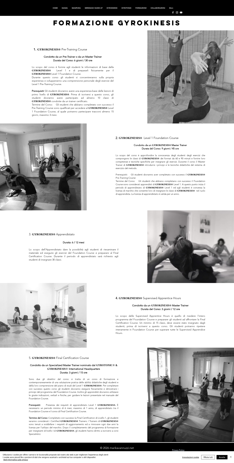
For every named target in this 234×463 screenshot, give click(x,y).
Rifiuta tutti (208, 457)
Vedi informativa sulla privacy (15, 459)
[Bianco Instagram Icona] (177, 12)
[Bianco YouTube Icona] (181, 12)
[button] (141, 8)
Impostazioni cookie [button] (190, 457)
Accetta (222, 457)
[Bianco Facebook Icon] (172, 12)
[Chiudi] (230, 457)
